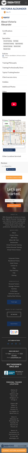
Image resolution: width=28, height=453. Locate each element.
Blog (14, 268)
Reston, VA (14, 430)
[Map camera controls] (23, 135)
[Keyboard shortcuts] (8, 144)
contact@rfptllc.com (15, 357)
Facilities (14, 289)
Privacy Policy (14, 235)
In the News (14, 291)
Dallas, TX (14, 405)
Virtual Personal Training (14, 245)
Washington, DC (14, 438)
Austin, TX (14, 392)
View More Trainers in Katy (14, 177)
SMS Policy (14, 237)
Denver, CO (14, 407)
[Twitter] (12, 344)
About (14, 233)
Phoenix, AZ (14, 427)
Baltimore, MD (14, 394)
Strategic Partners (14, 286)
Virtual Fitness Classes (14, 250)
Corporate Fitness (14, 258)
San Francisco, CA (14, 434)
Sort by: (6, 166)
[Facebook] (8, 344)
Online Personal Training (14, 247)
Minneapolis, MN (14, 421)
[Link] (11, 2)
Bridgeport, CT (14, 398)
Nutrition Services (14, 293)
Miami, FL (14, 417)
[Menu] (26, 3)
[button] (14, 131)
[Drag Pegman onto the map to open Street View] (23, 141)
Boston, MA (14, 396)
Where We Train (14, 240)
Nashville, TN (14, 423)
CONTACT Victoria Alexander (14, 450)
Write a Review (11, 169)
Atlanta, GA (14, 390)
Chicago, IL (14, 400)
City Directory (14, 270)
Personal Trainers (14, 284)
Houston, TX (14, 409)
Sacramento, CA (14, 432)
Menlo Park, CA (14, 413)
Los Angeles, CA (14, 411)
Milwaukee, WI (14, 419)
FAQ (14, 273)
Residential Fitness (14, 261)
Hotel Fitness (14, 263)
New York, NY (14, 425)
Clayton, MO (14, 403)
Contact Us (14, 265)
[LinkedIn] (16, 344)
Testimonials (14, 242)
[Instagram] (20, 344)
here (9, 353)
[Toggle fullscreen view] (4, 142)
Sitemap (14, 275)
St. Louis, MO (14, 436)
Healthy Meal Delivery (14, 296)
